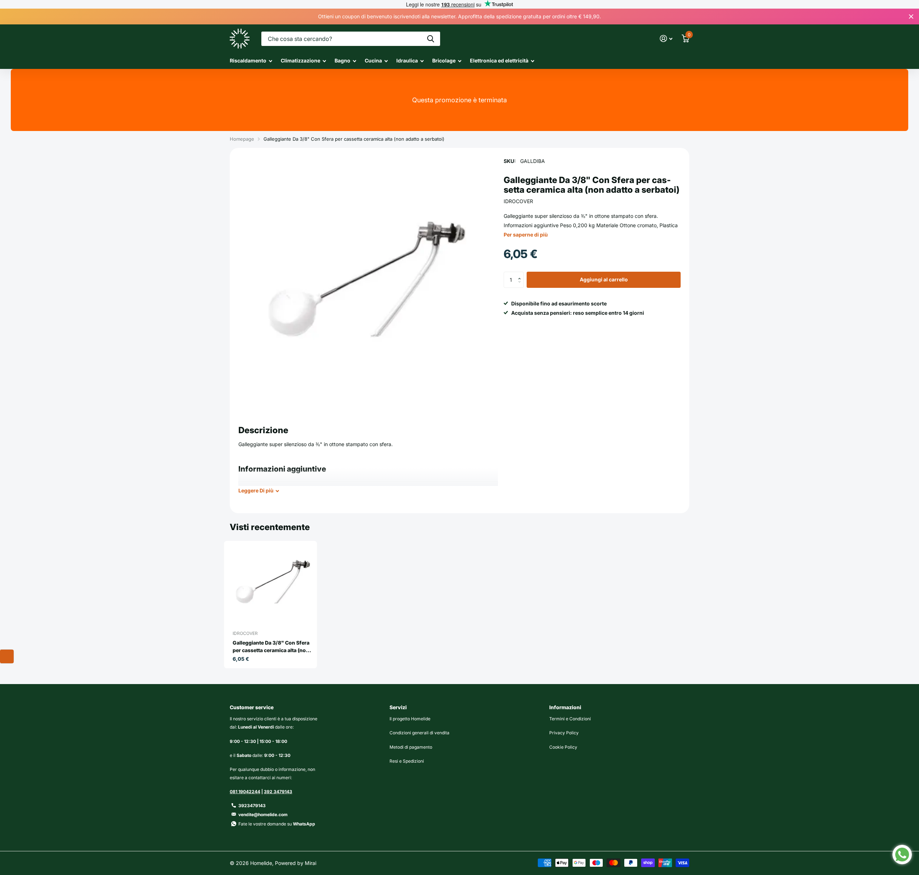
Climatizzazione (300, 60)
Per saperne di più (526, 234)
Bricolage (444, 60)
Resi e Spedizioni (406, 761)
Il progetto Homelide (409, 718)
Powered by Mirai (295, 863)
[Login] (666, 39)
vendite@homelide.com (263, 814)
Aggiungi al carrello (604, 280)
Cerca (430, 38)
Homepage (242, 139)
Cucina (373, 60)
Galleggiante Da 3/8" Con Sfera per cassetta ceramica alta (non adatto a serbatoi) (271, 647)
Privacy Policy (564, 732)
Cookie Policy (563, 747)
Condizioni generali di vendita (419, 732)
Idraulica (407, 60)
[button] (521, 274)
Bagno (342, 60)
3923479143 (252, 805)
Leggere (256, 490)
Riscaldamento (248, 60)
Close (911, 16)
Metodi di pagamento (410, 747)
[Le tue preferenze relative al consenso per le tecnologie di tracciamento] (7, 656)
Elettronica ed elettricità (499, 60)
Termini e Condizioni (570, 718)
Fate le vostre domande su (276, 824)
